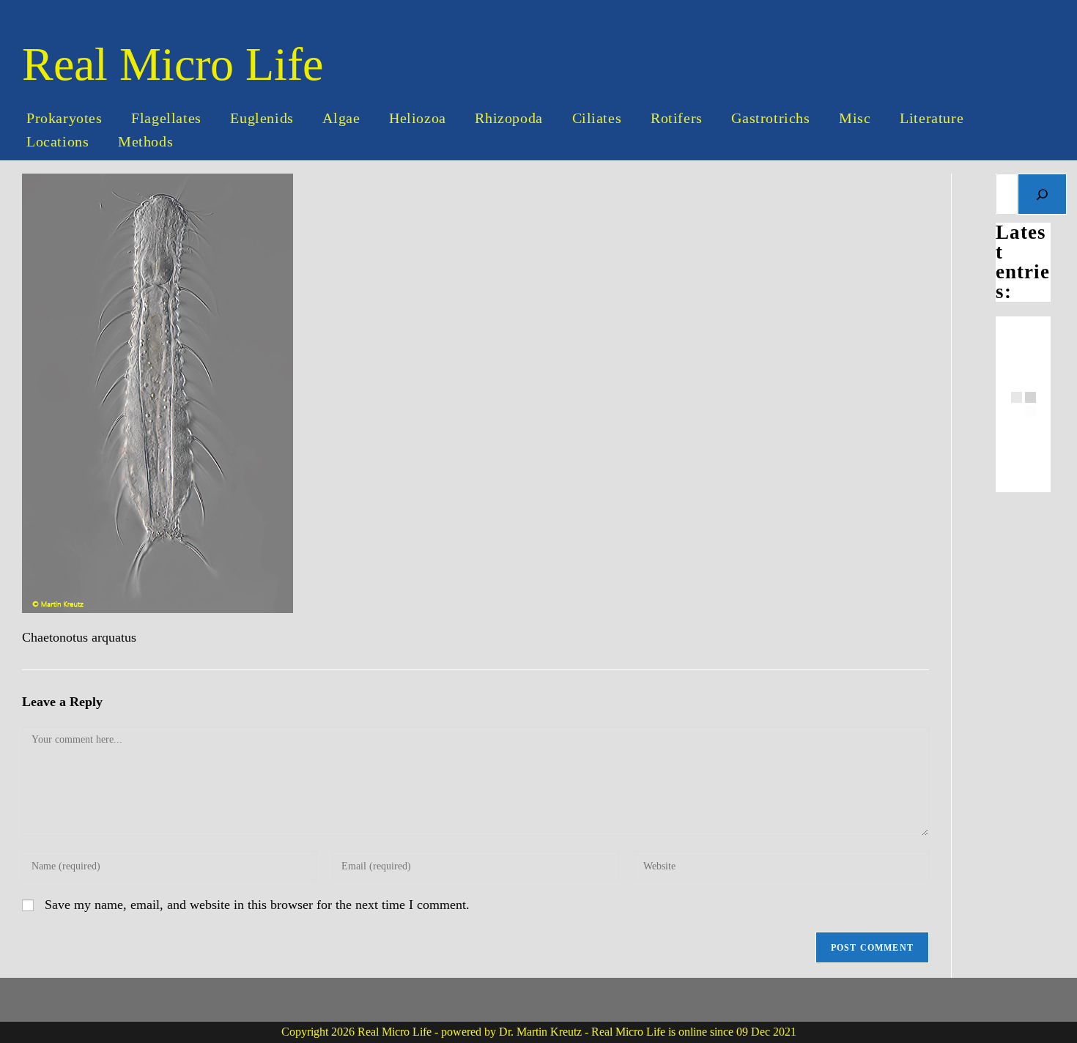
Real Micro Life (172, 64)
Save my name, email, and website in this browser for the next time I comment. (257, 904)
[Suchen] (1042, 194)
